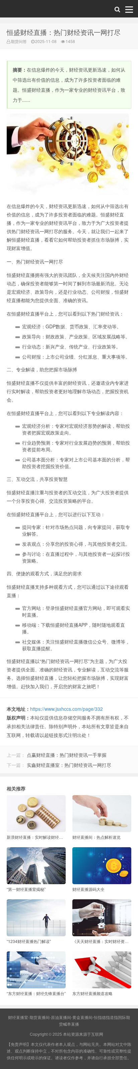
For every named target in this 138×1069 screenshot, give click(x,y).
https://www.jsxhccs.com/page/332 (66, 708)
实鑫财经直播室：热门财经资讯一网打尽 (69, 765)
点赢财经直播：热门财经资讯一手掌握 (67, 754)
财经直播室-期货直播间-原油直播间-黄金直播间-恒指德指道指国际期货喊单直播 (20, 10)
